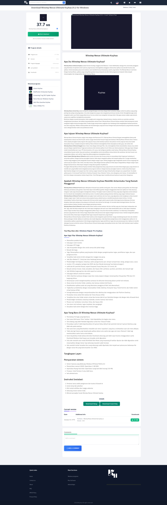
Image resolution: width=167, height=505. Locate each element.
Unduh (101, 399)
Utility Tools (132, 7)
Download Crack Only (110, 404)
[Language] (118, 3)
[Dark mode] (111, 2)
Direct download (44, 34)
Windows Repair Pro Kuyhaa (90, 231)
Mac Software (72, 480)
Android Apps (71, 485)
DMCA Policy (33, 493)
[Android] (135, 3)
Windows (125, 7)
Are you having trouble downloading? (43, 38)
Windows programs (73, 476)
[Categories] (140, 3)
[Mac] (129, 3)
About (31, 485)
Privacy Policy (33, 497)
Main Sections (72, 470)
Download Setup (91, 404)
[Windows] (124, 3)
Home (31, 476)
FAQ (31, 489)
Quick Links (33, 470)
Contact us (32, 480)
